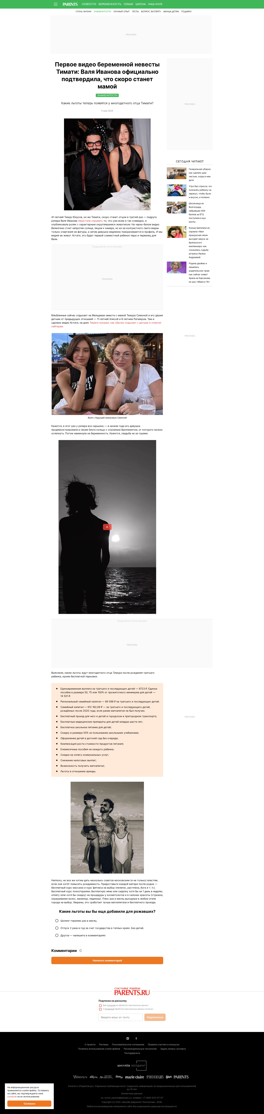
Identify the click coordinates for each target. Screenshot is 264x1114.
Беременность (110, 4)
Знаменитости (102, 12)
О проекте (90, 1044)
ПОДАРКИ (186, 12)
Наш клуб (155, 4)
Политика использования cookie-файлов (99, 1048)
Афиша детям (171, 12)
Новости (89, 4)
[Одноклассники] (136, 1038)
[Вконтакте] (128, 1038)
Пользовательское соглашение (128, 1044)
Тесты (135, 12)
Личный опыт (122, 12)
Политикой (109, 1009)
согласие (111, 1005)
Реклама (103, 1044)
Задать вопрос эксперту (173, 1048)
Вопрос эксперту (151, 12)
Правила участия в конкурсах (164, 1044)
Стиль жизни (83, 12)
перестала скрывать (91, 220)
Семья (128, 4)
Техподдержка (132, 1053)
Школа (141, 4)
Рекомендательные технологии (140, 1048)
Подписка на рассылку (113, 1000)
